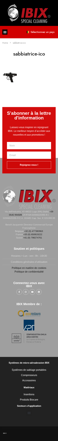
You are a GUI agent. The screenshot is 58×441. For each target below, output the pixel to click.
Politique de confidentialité (29, 271)
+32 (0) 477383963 (33, 231)
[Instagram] (25, 292)
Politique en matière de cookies (29, 268)
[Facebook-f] (19, 292)
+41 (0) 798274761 (32, 237)
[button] (4, 32)
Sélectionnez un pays (42, 32)
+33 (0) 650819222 (32, 234)
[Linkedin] (39, 292)
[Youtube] (32, 292)
